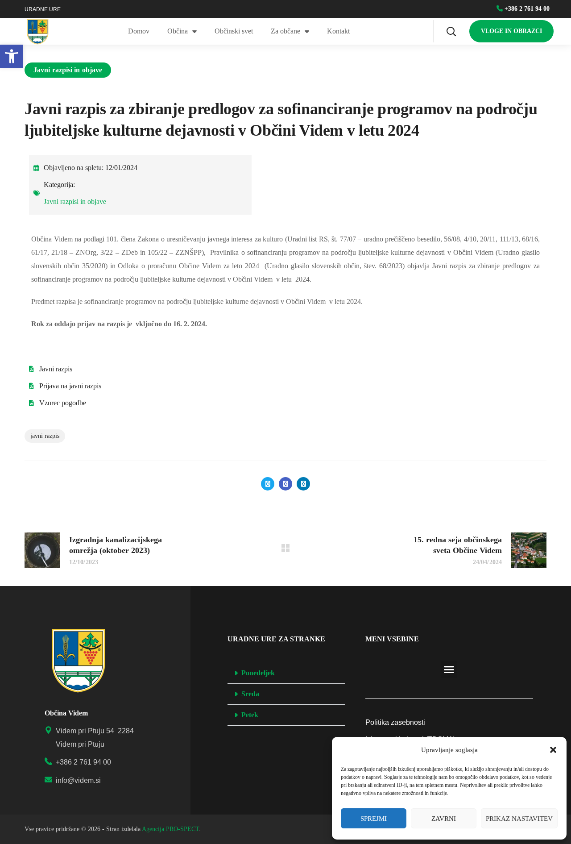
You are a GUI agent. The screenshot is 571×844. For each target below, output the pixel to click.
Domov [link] (138, 31)
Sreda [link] (250, 694)
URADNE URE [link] (43, 9)
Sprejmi (373, 818)
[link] (11, 56)
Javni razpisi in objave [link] (67, 70)
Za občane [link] (285, 31)
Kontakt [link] (338, 31)
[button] (553, 749)
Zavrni (443, 818)
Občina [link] (177, 31)
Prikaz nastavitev (519, 818)
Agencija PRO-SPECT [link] (170, 829)
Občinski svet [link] (234, 31)
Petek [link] (249, 715)
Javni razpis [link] (44, 435)
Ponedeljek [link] (258, 673)
